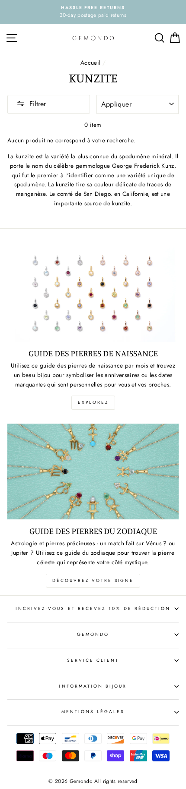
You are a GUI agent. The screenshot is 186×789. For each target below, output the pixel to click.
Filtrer (37, 104)
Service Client (93, 660)
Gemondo (93, 634)
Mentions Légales (93, 711)
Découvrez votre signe (93, 580)
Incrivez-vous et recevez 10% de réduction (93, 608)
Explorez (93, 402)
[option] (93, 12)
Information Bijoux (93, 686)
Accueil (90, 62)
